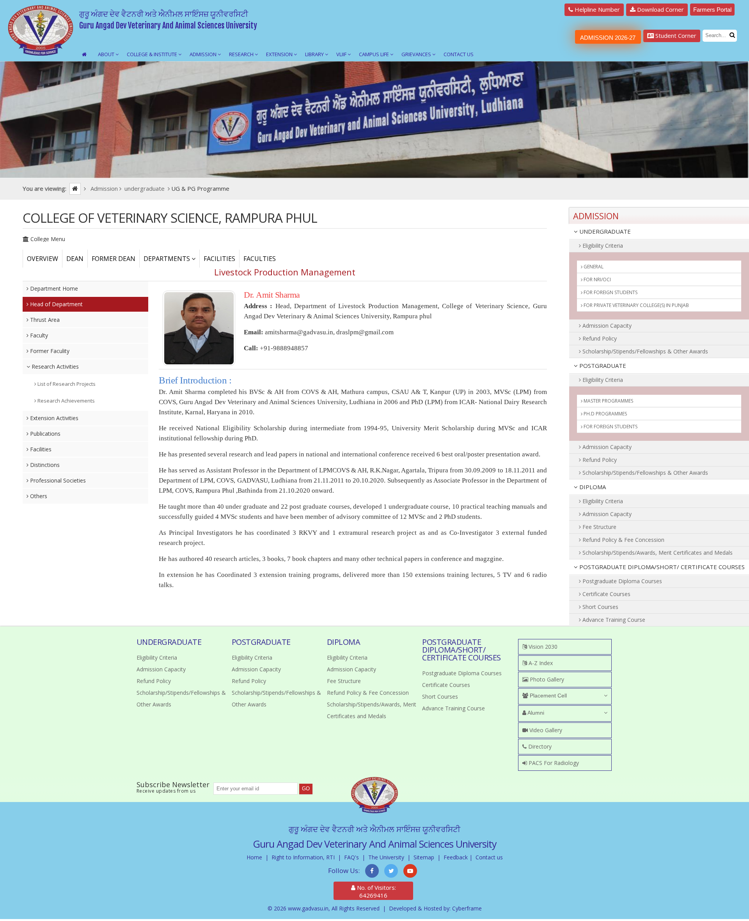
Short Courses (599, 606)
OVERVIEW (42, 258)
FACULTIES (259, 258)
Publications (44, 433)
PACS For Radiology (553, 763)
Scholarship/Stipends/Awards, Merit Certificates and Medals (657, 552)
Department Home (53, 288)
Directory (539, 746)
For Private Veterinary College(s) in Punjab (635, 305)
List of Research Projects (66, 383)
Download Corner (659, 9)
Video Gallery (545, 730)
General (592, 266)
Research (242, 54)
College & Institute (152, 54)
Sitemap (424, 857)
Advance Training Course (613, 619)
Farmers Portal (712, 9)
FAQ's (351, 857)
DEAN (74, 258)
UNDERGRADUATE (604, 231)
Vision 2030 (542, 646)
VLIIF (342, 54)
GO (306, 788)
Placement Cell (547, 695)
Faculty (38, 335)
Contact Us (459, 54)
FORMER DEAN (113, 258)
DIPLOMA (592, 487)
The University (386, 857)
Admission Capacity (606, 325)
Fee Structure (598, 527)
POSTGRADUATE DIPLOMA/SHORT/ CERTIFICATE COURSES (661, 567)
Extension (280, 54)
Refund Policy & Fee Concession (622, 539)
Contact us (489, 857)
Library (315, 54)
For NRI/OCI (596, 279)
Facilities (39, 449)
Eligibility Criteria (602, 245)
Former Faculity (48, 351)
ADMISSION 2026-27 (607, 37)
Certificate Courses (605, 594)
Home (254, 857)
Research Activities (54, 366)
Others (37, 496)
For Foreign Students (609, 292)
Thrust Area (44, 319)
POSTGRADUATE (602, 365)
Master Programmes (607, 401)
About (106, 54)
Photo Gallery (546, 679)
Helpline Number (596, 9)
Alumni (535, 713)
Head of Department (55, 304)
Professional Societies (57, 480)
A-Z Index (540, 663)
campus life (374, 54)
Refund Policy (599, 338)
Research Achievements (65, 400)
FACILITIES (219, 258)
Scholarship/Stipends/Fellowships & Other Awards (644, 351)
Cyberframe (467, 908)
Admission (204, 54)
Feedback (456, 857)
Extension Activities (53, 418)
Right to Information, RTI (303, 857)
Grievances (416, 54)
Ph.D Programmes (604, 413)
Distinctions (44, 464)
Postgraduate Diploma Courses (621, 581)
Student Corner (675, 35)
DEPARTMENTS (168, 258)
